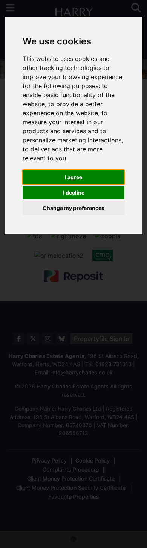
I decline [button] (73, 192)
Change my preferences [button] (73, 208)
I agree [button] (73, 177)
